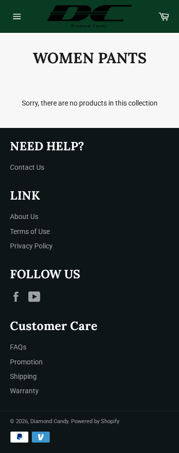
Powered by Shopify (95, 421)
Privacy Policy (31, 246)
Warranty (24, 391)
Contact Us (27, 167)
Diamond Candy (49, 421)
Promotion (26, 362)
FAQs (18, 347)
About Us (24, 217)
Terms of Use (30, 231)
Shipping (23, 376)
